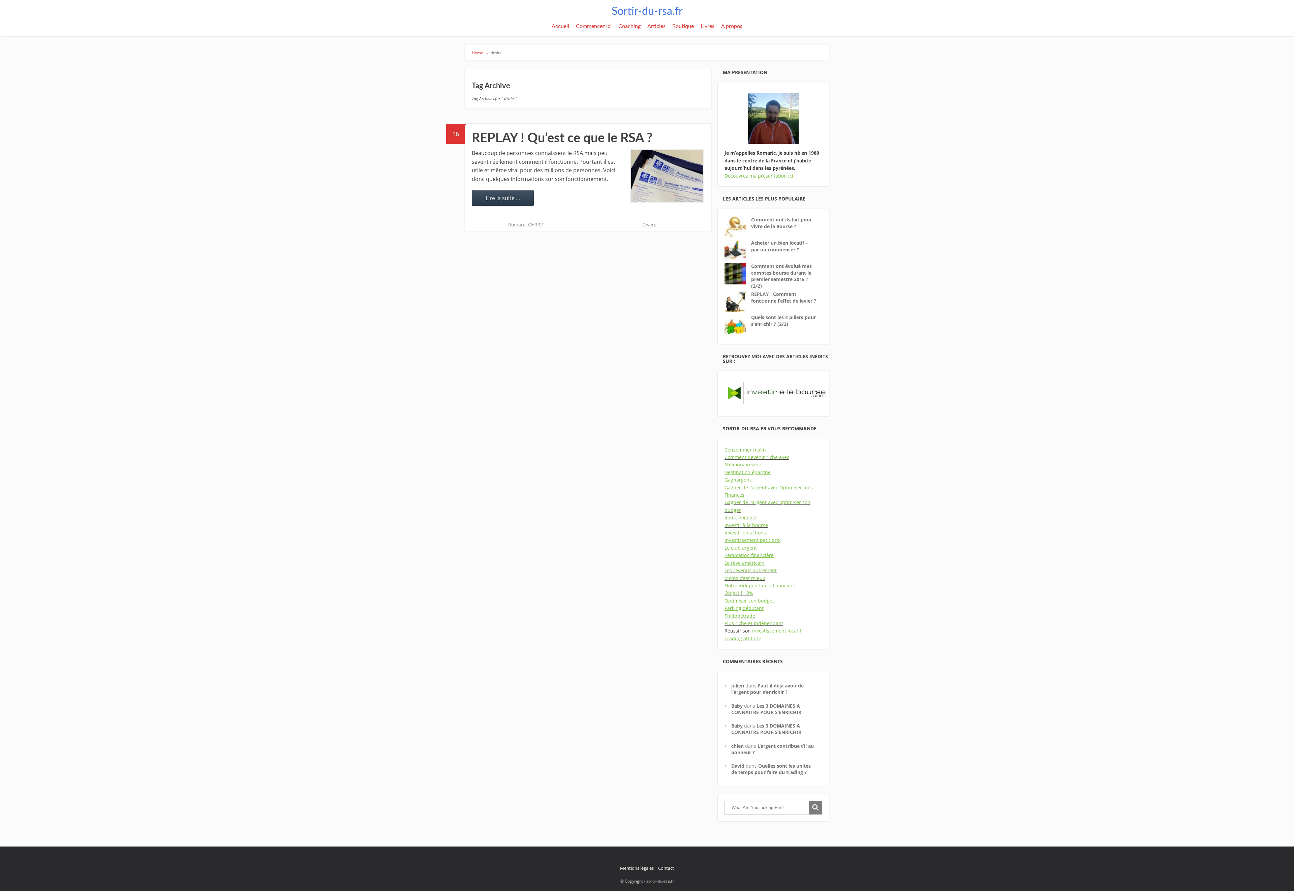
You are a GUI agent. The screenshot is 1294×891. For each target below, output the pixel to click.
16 (455, 134)
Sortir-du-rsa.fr (647, 11)
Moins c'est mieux (745, 578)
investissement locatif (776, 630)
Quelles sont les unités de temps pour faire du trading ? (771, 769)
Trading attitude (743, 638)
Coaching (629, 26)
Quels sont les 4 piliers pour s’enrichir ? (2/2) (783, 320)
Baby (737, 706)
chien (737, 746)
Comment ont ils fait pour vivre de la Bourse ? (781, 222)
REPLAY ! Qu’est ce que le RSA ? (562, 138)
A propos (731, 26)
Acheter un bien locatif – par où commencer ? (779, 246)
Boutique (683, 26)
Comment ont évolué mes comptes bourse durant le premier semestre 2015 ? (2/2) (781, 276)
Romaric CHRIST (526, 224)
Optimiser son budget (749, 600)
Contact (666, 868)
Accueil (560, 26)
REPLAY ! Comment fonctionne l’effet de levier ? (783, 297)
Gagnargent (738, 480)
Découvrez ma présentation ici (759, 176)
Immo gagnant (741, 517)
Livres (707, 26)
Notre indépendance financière (760, 585)
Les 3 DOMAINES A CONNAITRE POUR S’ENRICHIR (766, 709)
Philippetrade (740, 616)
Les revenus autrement (751, 570)
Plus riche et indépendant (754, 623)
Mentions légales (637, 868)
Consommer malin (745, 450)
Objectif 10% (739, 593)
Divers (649, 224)
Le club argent (741, 548)
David (737, 766)
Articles (656, 26)
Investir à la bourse (746, 525)
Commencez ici (594, 26)
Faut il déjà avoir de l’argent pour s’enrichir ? (767, 688)
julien (737, 685)
